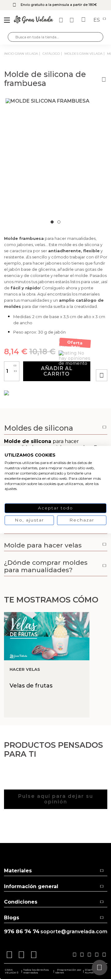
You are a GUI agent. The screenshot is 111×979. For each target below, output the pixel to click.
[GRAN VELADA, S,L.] (33, 20)
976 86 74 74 (21, 931)
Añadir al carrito (56, 371)
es (97, 20)
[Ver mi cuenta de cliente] (72, 20)
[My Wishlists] (61, 20)
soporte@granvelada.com (73, 931)
